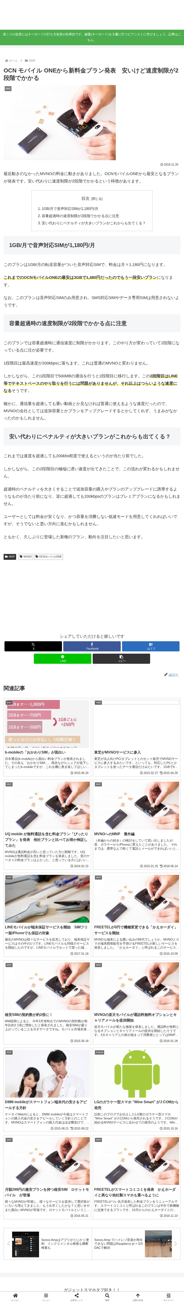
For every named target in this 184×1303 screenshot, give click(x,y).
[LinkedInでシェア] (112, 1215)
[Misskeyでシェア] (153, 1190)
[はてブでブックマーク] (153, 1203)
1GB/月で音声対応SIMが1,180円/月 (70, 209)
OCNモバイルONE (50, 556)
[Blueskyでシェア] (112, 1190)
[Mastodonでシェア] (71, 1190)
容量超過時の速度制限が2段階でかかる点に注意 (80, 216)
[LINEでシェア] (30, 1215)
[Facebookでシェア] (30, 1203)
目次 (85, 198)
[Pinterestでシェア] (71, 1215)
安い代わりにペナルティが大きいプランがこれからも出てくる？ (94, 223)
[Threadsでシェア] (71, 1203)
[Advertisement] (92, 595)
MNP (12, 556)
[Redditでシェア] (112, 1203)
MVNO (28, 556)
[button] (121, 659)
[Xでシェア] (30, 1190)
